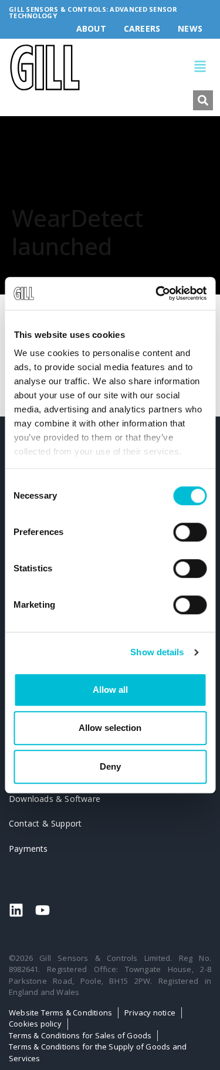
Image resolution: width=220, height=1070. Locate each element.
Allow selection (110, 728)
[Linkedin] (16, 910)
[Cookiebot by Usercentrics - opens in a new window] (157, 293)
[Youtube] (42, 910)
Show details (157, 652)
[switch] (190, 532)
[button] (147, 67)
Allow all (110, 690)
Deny (110, 766)
